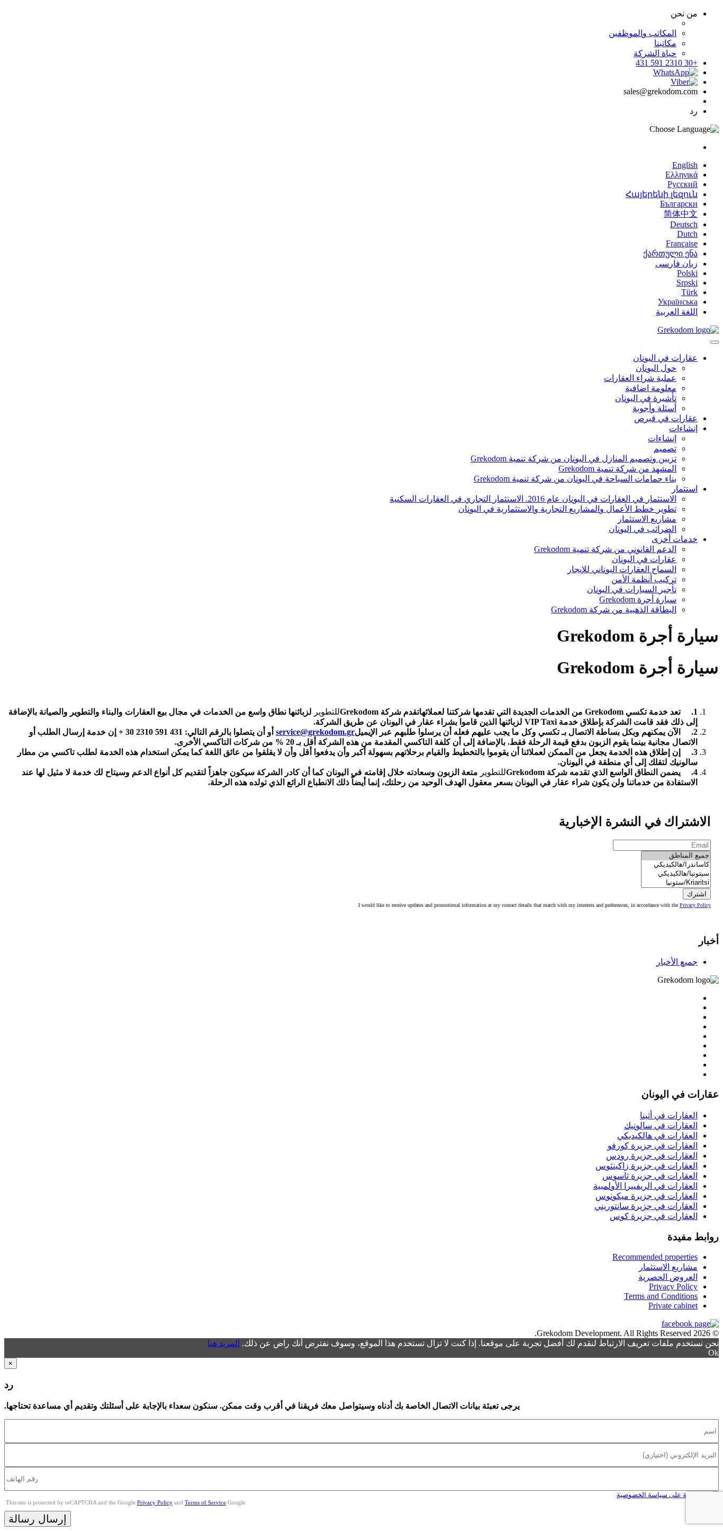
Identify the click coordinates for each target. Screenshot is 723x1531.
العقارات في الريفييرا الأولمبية (645, 1185)
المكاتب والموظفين (642, 33)
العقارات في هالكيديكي (657, 1135)
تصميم (665, 448)
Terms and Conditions (661, 1296)
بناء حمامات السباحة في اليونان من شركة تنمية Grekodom (575, 478)
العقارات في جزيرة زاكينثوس (646, 1165)
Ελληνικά (681, 174)
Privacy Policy (695, 905)
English (685, 165)
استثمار (685, 488)
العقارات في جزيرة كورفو (653, 1145)
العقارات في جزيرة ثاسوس (650, 1175)
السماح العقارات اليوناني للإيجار (621, 569)
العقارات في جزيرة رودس (652, 1155)
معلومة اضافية (650, 388)
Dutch (687, 233)
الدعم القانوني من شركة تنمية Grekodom (605, 549)
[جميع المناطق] (675, 855)
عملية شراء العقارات (640, 377)
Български (679, 203)
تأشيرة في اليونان (645, 398)
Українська (678, 301)
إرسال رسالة (37, 1519)
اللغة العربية (677, 311)
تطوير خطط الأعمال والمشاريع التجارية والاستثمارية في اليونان (567, 508)
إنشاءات (683, 428)
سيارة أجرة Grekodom (637, 599)
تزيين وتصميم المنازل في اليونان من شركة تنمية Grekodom (573, 458)
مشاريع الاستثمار (647, 518)
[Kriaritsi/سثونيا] (675, 882)
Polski (687, 273)
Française (682, 243)
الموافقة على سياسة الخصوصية (662, 1495)
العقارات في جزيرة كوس (654, 1216)
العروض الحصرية (668, 1276)
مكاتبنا (665, 43)
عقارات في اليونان (665, 357)
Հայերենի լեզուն (662, 194)
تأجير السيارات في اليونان (631, 589)
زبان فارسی (676, 263)
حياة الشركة (655, 53)
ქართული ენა (670, 253)
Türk (689, 292)
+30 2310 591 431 (667, 62)
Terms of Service (205, 1502)
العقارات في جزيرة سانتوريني (646, 1205)
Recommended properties (655, 1256)
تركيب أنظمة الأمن (643, 579)
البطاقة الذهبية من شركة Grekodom (613, 609)
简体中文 (681, 213)
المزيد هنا (223, 1343)
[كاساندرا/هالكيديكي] (675, 864)
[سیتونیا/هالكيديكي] (675, 873)
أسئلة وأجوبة (654, 408)
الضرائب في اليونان (642, 528)
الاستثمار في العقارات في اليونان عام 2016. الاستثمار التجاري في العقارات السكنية (533, 498)
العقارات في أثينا (669, 1115)
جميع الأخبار (677, 961)
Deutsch (684, 224)
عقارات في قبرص (666, 418)
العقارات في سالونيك (661, 1125)
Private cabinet (673, 1305)
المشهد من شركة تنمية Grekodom (617, 468)
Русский (682, 184)
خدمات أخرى (675, 539)
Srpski (687, 282)
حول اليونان (656, 367)
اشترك (697, 894)
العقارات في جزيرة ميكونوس (646, 1195)
